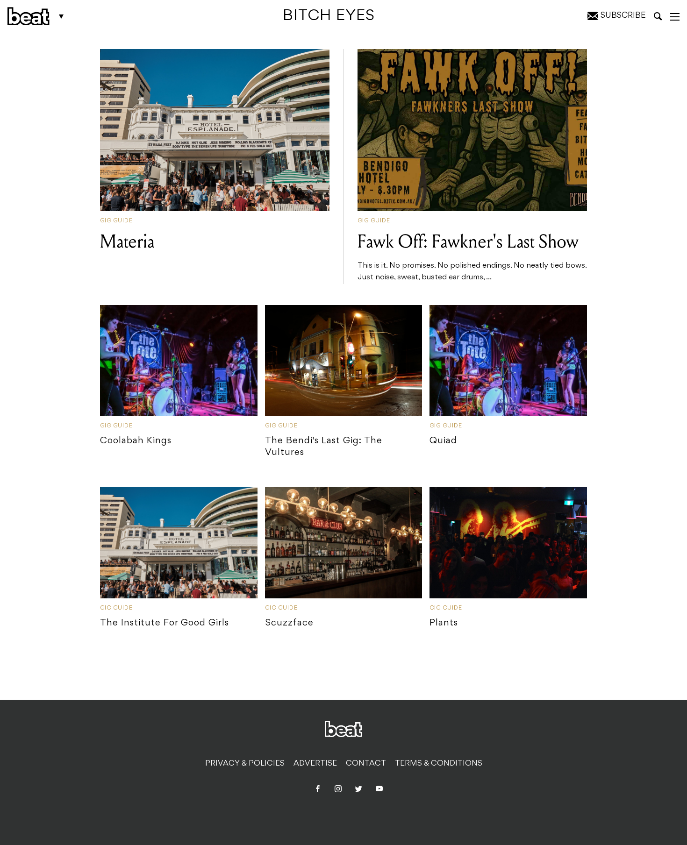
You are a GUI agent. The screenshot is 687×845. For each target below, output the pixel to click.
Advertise (315, 763)
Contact (366, 763)
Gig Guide (116, 221)
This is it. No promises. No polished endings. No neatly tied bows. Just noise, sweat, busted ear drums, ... (472, 256)
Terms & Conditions (438, 763)
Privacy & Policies (245, 763)
